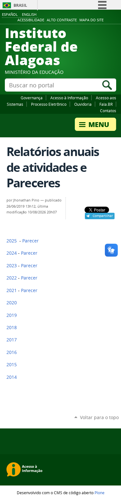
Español (10, 14)
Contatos (108, 110)
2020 (11, 303)
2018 (11, 327)
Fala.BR (106, 104)
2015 (11, 365)
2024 (11, 253)
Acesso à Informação (69, 97)
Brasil (20, 5)
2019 (11, 315)
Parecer (30, 241)
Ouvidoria (83, 104)
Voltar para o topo (99, 417)
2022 (11, 278)
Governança (32, 97)
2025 (11, 241)
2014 (11, 377)
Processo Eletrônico (48, 104)
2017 (11, 340)
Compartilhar (103, 215)
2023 (11, 266)
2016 (11, 352)
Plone (100, 492)
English (29, 14)
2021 (11, 290)
